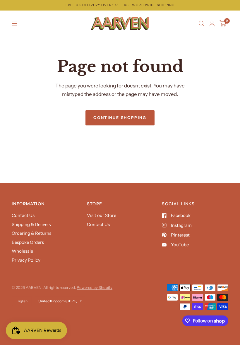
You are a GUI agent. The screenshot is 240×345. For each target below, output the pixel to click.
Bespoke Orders (28, 242)
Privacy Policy (26, 260)
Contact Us (23, 215)
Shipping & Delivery (32, 224)
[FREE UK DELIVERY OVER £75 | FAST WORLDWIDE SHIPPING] (120, 5)
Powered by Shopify (94, 287)
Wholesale (22, 251)
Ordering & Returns (31, 233)
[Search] (201, 24)
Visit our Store (101, 215)
